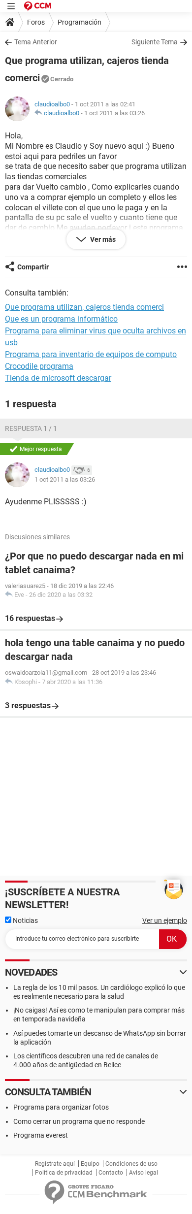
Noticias (24, 920)
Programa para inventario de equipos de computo (91, 354)
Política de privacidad (64, 1172)
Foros (36, 22)
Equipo (90, 1163)
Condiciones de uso (131, 1163)
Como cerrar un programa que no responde (79, 1121)
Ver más (102, 239)
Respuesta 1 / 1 (31, 428)
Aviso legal (143, 1172)
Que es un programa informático (61, 319)
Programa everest (40, 1135)
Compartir (33, 267)
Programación (79, 22)
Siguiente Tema (154, 42)
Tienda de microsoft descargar (58, 378)
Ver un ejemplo (164, 920)
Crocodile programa (39, 366)
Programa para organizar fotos (61, 1107)
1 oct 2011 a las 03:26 (114, 113)
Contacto (110, 1172)
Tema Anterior (35, 42)
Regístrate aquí (55, 1163)
